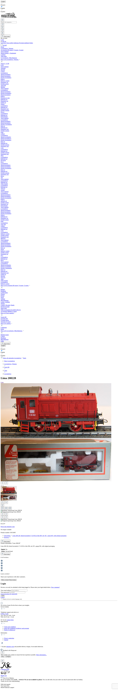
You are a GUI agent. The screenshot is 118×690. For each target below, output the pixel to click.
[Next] (6, 483)
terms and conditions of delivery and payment (16, 628)
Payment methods (24, 43)
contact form (10, 620)
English (3, 8)
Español (3, 11)
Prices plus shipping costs (8, 526)
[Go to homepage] (9, 17)
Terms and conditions (10, 627)
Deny (2, 656)
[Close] (2, 505)
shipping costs (10, 646)
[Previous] (2, 483)
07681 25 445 (4, 614)
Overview (3, 43)
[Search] (2, 24)
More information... (41, 655)
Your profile (9, 43)
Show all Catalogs (6, 323)
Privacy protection (9, 638)
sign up (4, 41)
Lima (2, 382)
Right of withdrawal (9, 630)
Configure (8, 656)
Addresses (16, 43)
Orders (31, 43)
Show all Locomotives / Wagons (10, 59)
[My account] (2, 33)
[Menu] (2, 19)
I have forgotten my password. (9, 594)
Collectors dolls (5, 669)
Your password (5, 592)
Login (2, 40)
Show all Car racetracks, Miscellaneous (11, 331)
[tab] (35, 535)
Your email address (6, 590)
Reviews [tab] (6, 537)
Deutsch (3, 5)
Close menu (7, 36)
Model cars (4, 675)
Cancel (2, 597)
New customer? (55, 587)
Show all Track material (7, 313)
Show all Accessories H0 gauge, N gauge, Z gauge (15, 285)
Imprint (6, 640)
